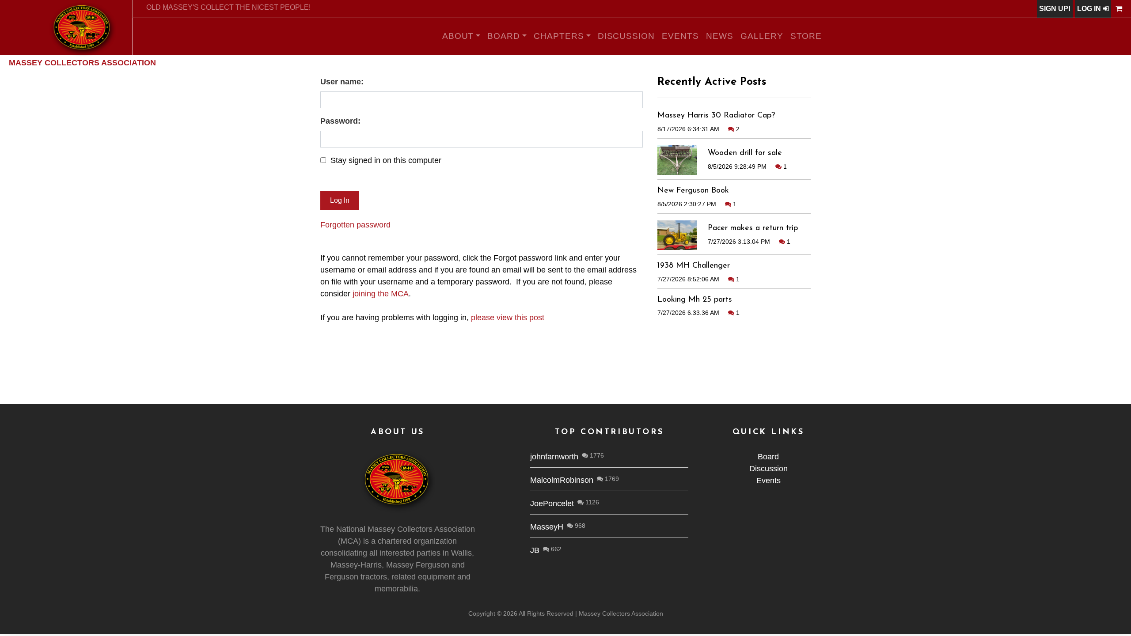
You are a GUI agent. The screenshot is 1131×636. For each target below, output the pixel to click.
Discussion (626, 36)
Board (503, 36)
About (458, 36)
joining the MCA (381, 293)
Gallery (761, 36)
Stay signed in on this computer (385, 160)
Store (806, 36)
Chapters (559, 36)
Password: (340, 121)
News (719, 36)
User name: (342, 81)
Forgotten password (355, 224)
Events (680, 36)
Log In (1090, 8)
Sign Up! (1054, 8)
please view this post (507, 317)
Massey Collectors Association (82, 62)
